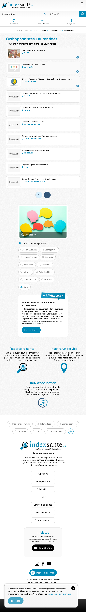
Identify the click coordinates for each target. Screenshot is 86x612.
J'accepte (15, 600)
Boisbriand (28, 264)
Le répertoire (43, 481)
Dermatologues (56, 431)
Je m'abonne (45, 547)
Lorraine (48, 279)
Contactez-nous (43, 520)
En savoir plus (31, 330)
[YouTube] (49, 563)
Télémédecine (46, 424)
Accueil (28, 30)
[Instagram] (37, 563)
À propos (43, 473)
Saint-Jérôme (51, 249)
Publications (43, 489)
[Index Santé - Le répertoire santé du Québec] (17, 5)
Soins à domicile (69, 424)
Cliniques (22, 431)
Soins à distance (43, 24)
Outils (43, 496)
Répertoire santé (39, 30)
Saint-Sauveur (30, 279)
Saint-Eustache (30, 249)
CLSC (38, 431)
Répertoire (14, 24)
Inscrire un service (45, 572)
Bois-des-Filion (45, 272)
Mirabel (27, 272)
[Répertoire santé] (71, 431)
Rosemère (46, 264)
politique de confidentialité (59, 594)
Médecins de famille (21, 424)
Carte (26, 287)
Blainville (49, 257)
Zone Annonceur (43, 512)
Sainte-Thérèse (30, 257)
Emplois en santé (43, 504)
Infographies (71, 24)
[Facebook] (43, 563)
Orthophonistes (55, 30)
